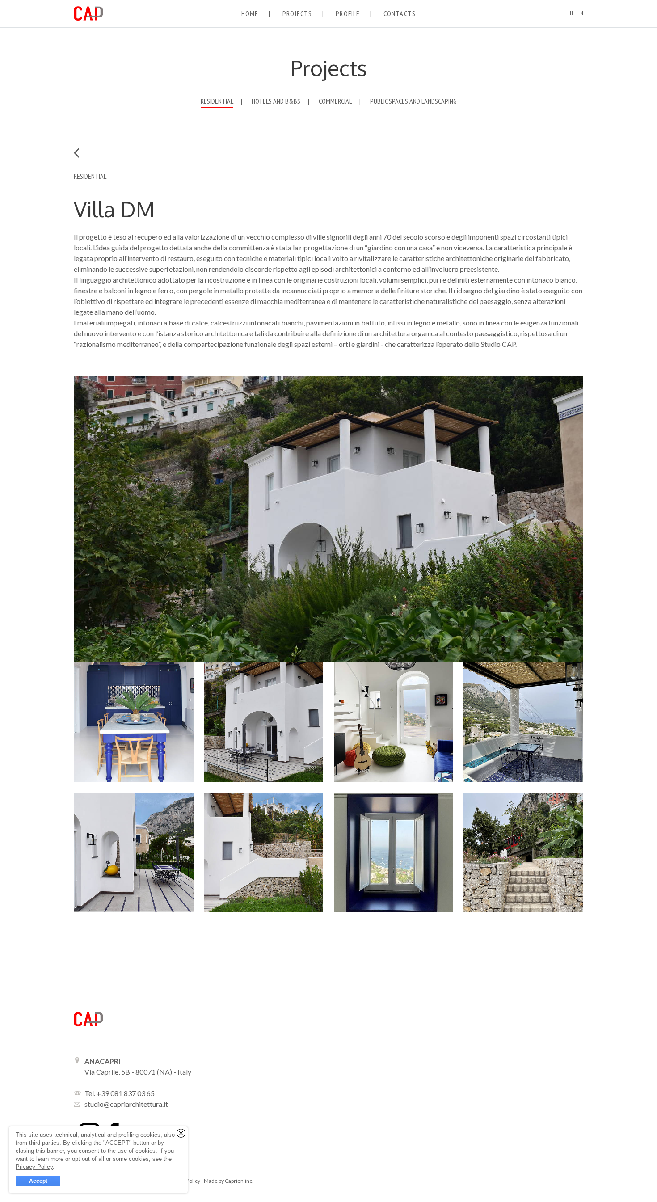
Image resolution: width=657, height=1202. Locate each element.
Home (249, 13)
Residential (217, 101)
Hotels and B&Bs (276, 101)
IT (571, 13)
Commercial (335, 101)
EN (580, 13)
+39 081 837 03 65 (126, 1093)
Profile (348, 13)
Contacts (399, 13)
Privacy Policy (34, 1167)
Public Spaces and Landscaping (413, 101)
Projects (297, 13)
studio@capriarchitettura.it (126, 1104)
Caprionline (239, 1180)
